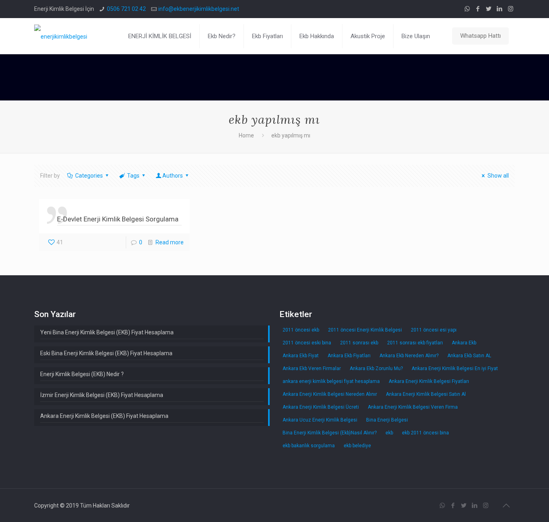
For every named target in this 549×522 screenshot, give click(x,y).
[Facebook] (478, 8)
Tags (133, 175)
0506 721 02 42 (126, 9)
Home (246, 135)
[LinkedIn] (500, 8)
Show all (498, 175)
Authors (172, 175)
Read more (170, 242)
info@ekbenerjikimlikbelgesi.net (198, 9)
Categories (89, 175)
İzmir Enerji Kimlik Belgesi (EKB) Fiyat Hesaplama (101, 395)
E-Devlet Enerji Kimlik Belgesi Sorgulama (117, 219)
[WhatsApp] (467, 8)
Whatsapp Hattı (480, 35)
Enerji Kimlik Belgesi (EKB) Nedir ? (82, 374)
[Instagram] (510, 8)
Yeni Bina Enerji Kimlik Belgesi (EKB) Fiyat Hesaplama (107, 332)
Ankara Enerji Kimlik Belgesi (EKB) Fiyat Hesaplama (104, 416)
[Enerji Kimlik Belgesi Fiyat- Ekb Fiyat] (60, 36)
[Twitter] (489, 8)
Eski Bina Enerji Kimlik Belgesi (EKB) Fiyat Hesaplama (106, 353)
